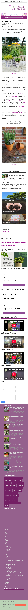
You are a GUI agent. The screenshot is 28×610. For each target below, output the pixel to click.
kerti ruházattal (23, 93)
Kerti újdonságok (9, 567)
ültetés (18, 502)
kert (13, 23)
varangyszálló (13, 498)
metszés (15, 488)
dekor (15, 480)
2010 (6, 586)
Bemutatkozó (12, 1)
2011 (6, 585)
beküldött (12, 478)
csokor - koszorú (8, 480)
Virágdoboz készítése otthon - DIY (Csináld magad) (16, 453)
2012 (6, 583)
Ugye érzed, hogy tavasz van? (11, 571)
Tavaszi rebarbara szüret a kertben (12, 559)
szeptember (8, 550)
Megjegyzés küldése (7, 231)
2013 (6, 582)
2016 (6, 542)
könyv (10, 488)
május (7, 556)
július (7, 553)
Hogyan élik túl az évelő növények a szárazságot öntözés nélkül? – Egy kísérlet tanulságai (16, 409)
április (7, 557)
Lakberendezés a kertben (10, 564)
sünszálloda (15, 495)
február (7, 579)
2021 (6, 535)
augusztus (8, 552)
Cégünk (18, 1)
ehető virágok (7, 483)
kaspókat (3, 97)
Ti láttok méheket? (9, 568)
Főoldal (13, 233)
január (7, 580)
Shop (22, 1)
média (21, 488)
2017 (6, 540)
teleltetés (6, 498)
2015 (6, 543)
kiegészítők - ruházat (19, 23)
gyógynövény (20, 485)
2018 (6, 539)
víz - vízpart (14, 500)
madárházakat (15, 96)
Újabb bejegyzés (4, 233)
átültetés (13, 502)
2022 (6, 533)
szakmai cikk (13, 493)
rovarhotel (7, 493)
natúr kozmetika (8, 490)
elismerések (15, 483)
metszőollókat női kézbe (11, 100)
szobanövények (8, 495)
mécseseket (4, 105)
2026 (6, 528)
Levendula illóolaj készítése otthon (16, 424)
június (7, 554)
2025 (6, 529)
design (20, 480)
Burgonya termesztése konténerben (12, 570)
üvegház (6, 505)
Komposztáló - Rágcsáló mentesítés (16, 460)
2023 (6, 532)
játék (6, 488)
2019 (6, 537)
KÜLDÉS (14, 285)
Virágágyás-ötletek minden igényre (16, 430)
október (7, 549)
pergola (19, 490)
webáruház (4, 24)
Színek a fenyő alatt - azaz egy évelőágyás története (15, 437)
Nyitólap (7, 1)
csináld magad (19, 478)
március (7, 578)
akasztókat (9, 105)
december (8, 546)
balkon (6, 478)
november (8, 547)
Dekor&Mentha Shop (6, 31)
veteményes (7, 500)
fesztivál (6, 485)
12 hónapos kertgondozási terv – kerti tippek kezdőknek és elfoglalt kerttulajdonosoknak (13, 244)
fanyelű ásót (19, 100)
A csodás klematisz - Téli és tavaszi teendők (16, 445)
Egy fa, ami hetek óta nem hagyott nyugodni (16, 417)
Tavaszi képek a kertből (10, 565)
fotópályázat (12, 485)
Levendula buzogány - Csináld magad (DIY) (16, 467)
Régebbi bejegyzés (23, 233)
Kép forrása (14, 73)
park (14, 490)
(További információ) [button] (6, 607)
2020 (6, 536)
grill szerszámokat (22, 106)
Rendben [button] (21, 604)
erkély (21, 483)
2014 (6, 545)
